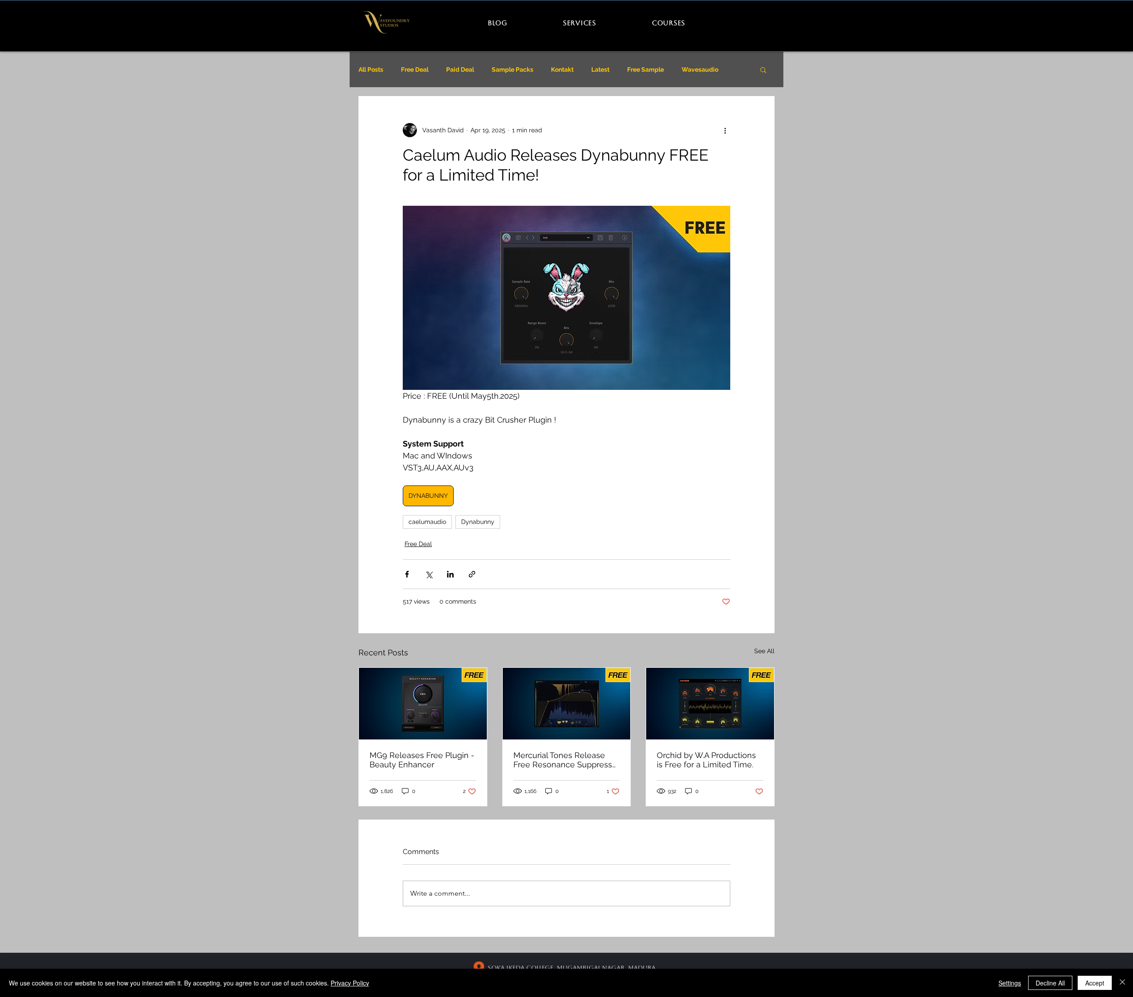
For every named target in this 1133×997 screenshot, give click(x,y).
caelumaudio (427, 521)
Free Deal (414, 69)
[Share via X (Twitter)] (428, 574)
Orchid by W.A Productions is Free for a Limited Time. (706, 760)
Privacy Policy (350, 982)
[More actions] (725, 130)
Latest (600, 69)
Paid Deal (460, 69)
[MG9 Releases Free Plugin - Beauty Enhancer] (423, 703)
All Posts (370, 69)
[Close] (1122, 983)
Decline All (1050, 982)
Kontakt (562, 69)
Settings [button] (1009, 982)
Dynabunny (477, 521)
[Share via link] (472, 574)
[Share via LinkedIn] (450, 574)
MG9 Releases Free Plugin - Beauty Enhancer (422, 760)
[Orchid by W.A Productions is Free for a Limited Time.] (710, 703)
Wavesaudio (700, 69)
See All (764, 650)
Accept (1094, 982)
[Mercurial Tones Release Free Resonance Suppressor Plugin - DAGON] (567, 703)
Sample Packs (512, 69)
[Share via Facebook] (407, 574)
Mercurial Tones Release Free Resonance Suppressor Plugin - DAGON (566, 760)
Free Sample (645, 69)
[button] (763, 69)
